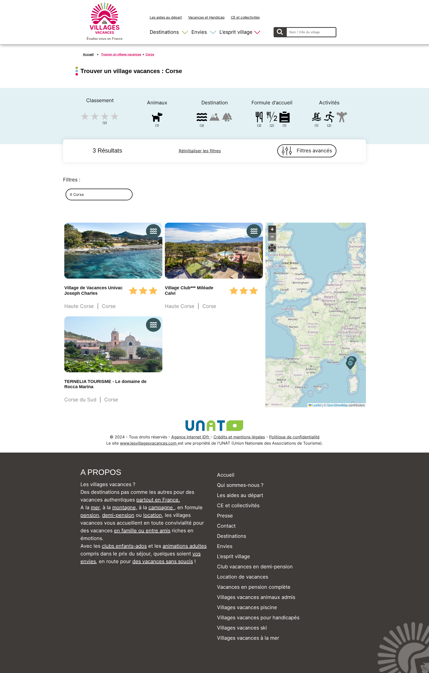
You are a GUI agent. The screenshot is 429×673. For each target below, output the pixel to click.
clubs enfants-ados (124, 546)
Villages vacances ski (242, 628)
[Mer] (202, 118)
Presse (225, 516)
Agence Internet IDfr (191, 436)
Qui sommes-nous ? (240, 485)
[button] (350, 364)
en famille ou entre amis (142, 531)
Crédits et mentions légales (239, 436)
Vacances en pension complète (253, 587)
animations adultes (185, 546)
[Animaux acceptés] (157, 118)
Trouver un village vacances (121, 54)
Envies (199, 32)
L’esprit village (235, 32)
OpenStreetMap (337, 405)
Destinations (164, 32)
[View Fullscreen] (272, 248)
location (152, 515)
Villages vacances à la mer (248, 638)
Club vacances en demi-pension (255, 567)
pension (89, 515)
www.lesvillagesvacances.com (149, 443)
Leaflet (317, 405)
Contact (226, 526)
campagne (161, 507)
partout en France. (158, 500)
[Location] (284, 118)
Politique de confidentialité (294, 436)
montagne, (124, 507)
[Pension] (259, 118)
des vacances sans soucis (162, 561)
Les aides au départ (166, 17)
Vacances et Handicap (206, 17)
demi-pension (118, 515)
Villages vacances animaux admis (256, 597)
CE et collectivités (245, 17)
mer (95, 507)
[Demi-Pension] (272, 118)
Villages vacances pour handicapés (258, 618)
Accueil (88, 54)
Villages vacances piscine (247, 607)
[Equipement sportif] (329, 118)
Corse (149, 54)
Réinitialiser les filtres (200, 150)
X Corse (77, 194)
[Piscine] (316, 118)
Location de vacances (242, 577)
